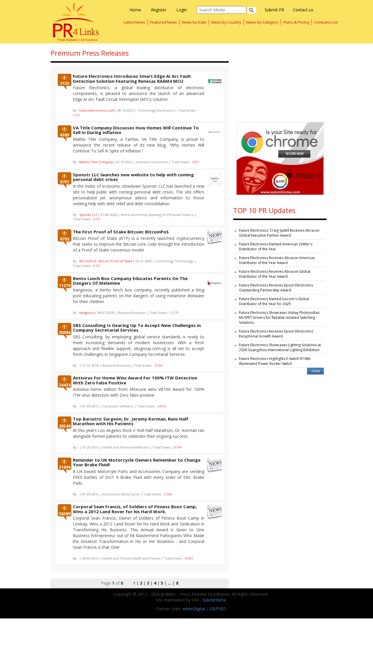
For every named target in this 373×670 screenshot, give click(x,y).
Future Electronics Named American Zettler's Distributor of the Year (275, 247)
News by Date (194, 22)
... (169, 583)
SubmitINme (214, 600)
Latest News (134, 22)
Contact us (303, 10)
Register (158, 10)
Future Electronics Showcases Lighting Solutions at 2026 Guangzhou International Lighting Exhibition (280, 347)
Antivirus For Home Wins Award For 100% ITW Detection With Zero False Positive (135, 380)
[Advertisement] (280, 79)
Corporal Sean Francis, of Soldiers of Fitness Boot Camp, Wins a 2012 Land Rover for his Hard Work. (135, 509)
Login (181, 10)
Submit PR (274, 10)
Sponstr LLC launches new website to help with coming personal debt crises (133, 177)
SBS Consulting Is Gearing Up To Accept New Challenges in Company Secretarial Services (137, 327)
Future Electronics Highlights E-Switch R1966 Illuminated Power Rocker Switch (274, 361)
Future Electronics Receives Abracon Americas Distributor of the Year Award (277, 260)
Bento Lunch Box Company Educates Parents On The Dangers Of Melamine (130, 280)
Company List (326, 22)
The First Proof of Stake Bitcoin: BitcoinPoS (121, 232)
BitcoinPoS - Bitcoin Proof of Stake (106, 261)
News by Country (226, 22)
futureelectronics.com (97, 110)
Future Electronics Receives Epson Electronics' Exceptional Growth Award (276, 334)
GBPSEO (218, 608)
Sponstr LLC (88, 214)
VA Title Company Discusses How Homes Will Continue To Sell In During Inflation (136, 130)
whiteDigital (194, 608)
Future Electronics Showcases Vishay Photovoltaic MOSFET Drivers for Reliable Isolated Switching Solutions (279, 317)
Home (135, 10)
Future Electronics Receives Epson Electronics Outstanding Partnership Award (276, 288)
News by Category (262, 22)
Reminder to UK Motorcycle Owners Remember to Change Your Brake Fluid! (136, 462)
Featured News (163, 22)
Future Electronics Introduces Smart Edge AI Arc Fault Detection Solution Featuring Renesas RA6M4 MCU (132, 78)
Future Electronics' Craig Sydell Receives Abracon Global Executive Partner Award (279, 233)
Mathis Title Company (96, 162)
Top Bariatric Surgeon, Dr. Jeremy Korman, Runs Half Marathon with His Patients (130, 421)
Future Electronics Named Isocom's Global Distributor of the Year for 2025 (274, 301)
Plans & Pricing (296, 22)
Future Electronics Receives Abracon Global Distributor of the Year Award (274, 274)
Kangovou (87, 312)
